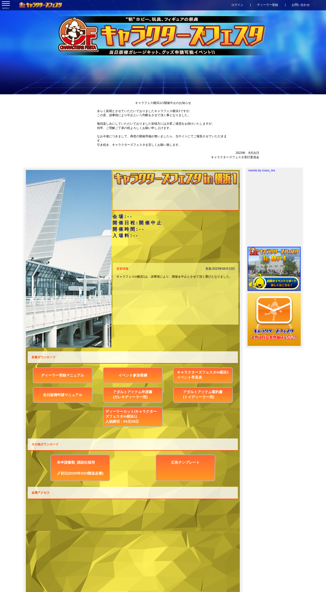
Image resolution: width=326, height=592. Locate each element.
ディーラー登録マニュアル (62, 375)
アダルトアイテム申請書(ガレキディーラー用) (132, 394)
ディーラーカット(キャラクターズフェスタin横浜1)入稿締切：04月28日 (131, 416)
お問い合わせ (301, 4)
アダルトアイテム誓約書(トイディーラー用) (203, 394)
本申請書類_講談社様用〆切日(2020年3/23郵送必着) (80, 467)
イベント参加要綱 (132, 375)
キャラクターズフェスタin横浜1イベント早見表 (203, 374)
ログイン (237, 4)
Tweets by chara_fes (261, 170)
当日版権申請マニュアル (62, 395)
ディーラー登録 (267, 4)
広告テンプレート (185, 462)
